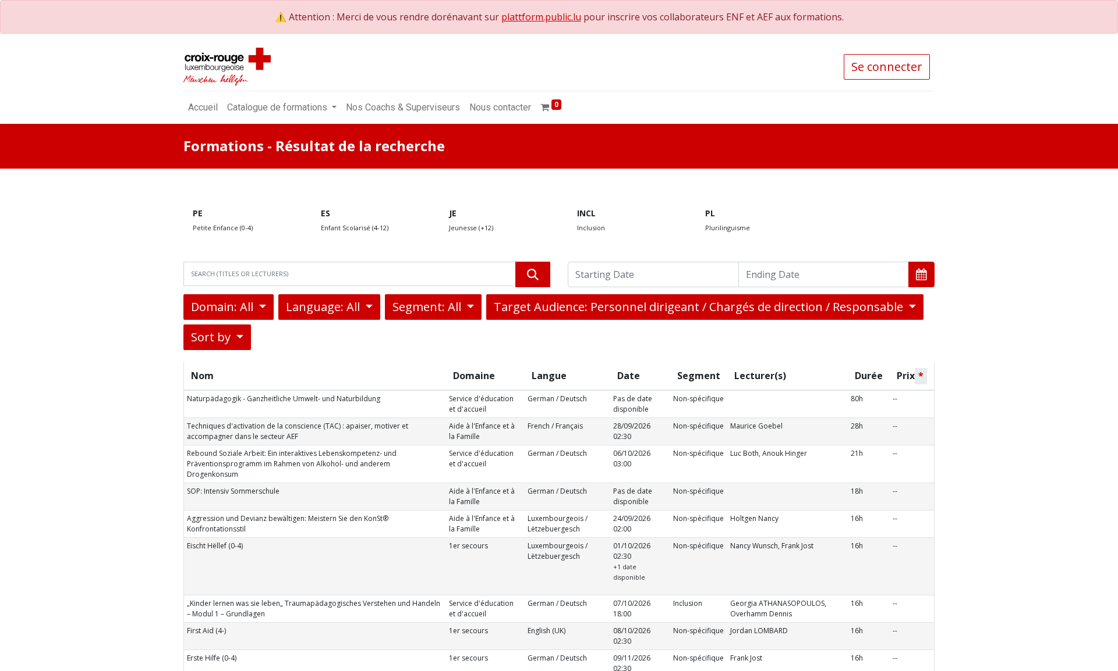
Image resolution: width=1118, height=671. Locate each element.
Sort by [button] (212, 337)
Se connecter (886, 66)
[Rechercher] (532, 274)
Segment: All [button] (428, 307)
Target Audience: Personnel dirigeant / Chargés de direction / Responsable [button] (700, 307)
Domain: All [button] (223, 307)
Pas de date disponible (632, 404)
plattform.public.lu (541, 16)
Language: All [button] (324, 307)
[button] (921, 274)
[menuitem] (202, 107)
